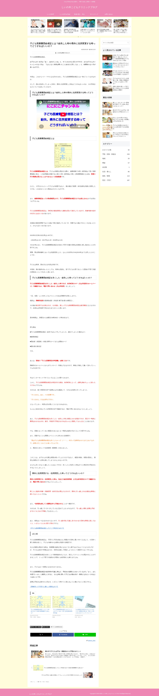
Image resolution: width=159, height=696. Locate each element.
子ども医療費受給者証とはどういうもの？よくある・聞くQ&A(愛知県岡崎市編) (62, 611)
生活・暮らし (46, 626)
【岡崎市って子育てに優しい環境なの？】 (44, 586)
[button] (128, 43)
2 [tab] (81, 37)
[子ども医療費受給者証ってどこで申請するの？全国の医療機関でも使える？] (40, 602)
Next (130, 26)
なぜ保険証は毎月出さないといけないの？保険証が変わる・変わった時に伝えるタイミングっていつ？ (85, 611)
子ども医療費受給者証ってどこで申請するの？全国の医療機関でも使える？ (40, 611)
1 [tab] (78, 37)
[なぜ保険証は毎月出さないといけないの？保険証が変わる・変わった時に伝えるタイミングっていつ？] (85, 602)
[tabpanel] (38, 26)
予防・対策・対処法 (36, 626)
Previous (29, 26)
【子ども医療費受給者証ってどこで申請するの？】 (47, 528)
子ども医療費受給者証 (57, 626)
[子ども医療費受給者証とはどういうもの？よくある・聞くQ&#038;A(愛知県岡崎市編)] (62, 602)
